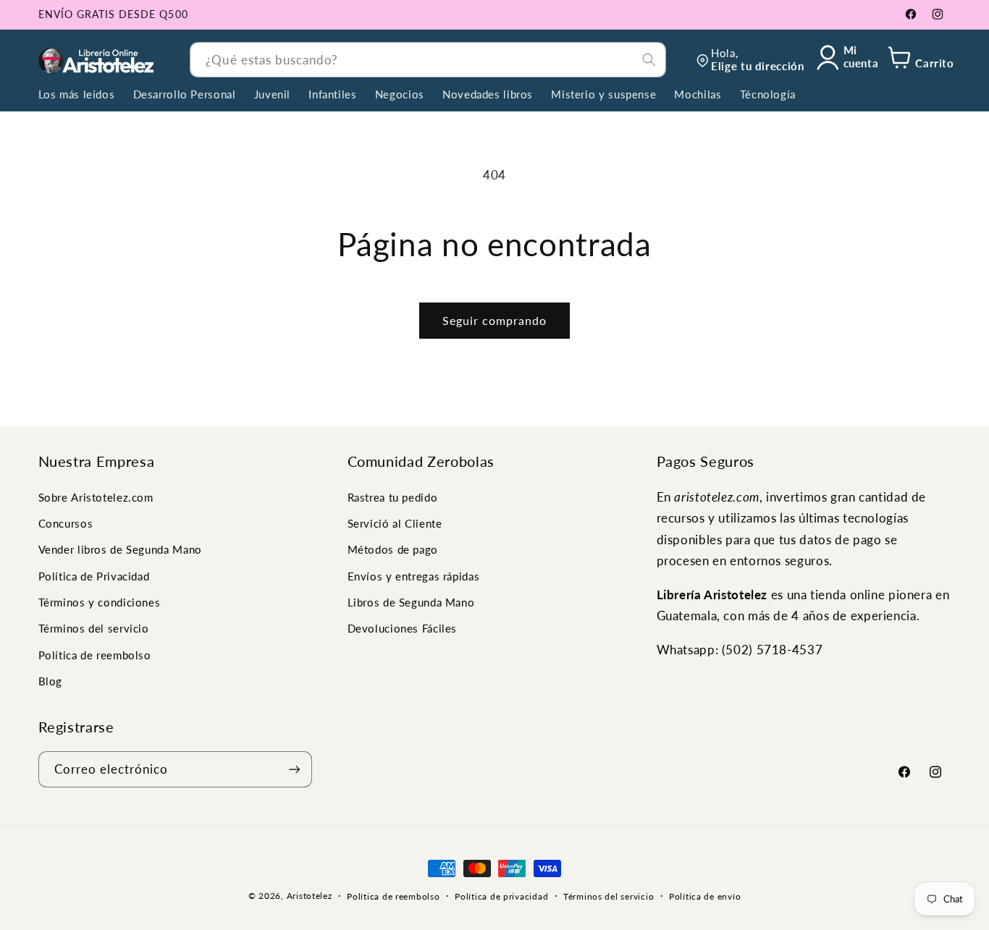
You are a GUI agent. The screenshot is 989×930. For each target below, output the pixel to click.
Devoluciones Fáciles (403, 628)
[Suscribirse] (294, 769)
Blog (50, 681)
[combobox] (427, 60)
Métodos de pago (393, 549)
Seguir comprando (494, 320)
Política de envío (705, 896)
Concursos (65, 523)
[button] (918, 59)
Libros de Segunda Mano (411, 602)
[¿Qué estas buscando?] (648, 59)
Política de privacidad (501, 896)
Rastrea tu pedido (393, 497)
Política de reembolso (94, 654)
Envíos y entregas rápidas (414, 576)
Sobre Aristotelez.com (95, 497)
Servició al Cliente (395, 523)
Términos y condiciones (99, 602)
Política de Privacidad (94, 576)
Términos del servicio (93, 628)
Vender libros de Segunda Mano (120, 549)
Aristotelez (309, 895)
